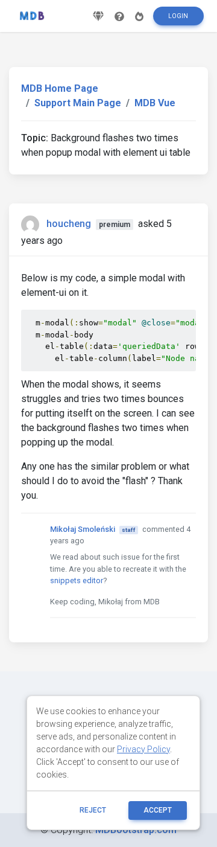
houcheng (68, 223)
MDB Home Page (59, 88)
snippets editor (76, 580)
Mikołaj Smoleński (82, 529)
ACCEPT (157, 810)
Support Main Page (77, 103)
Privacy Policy (143, 749)
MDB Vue (154, 103)
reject (93, 810)
